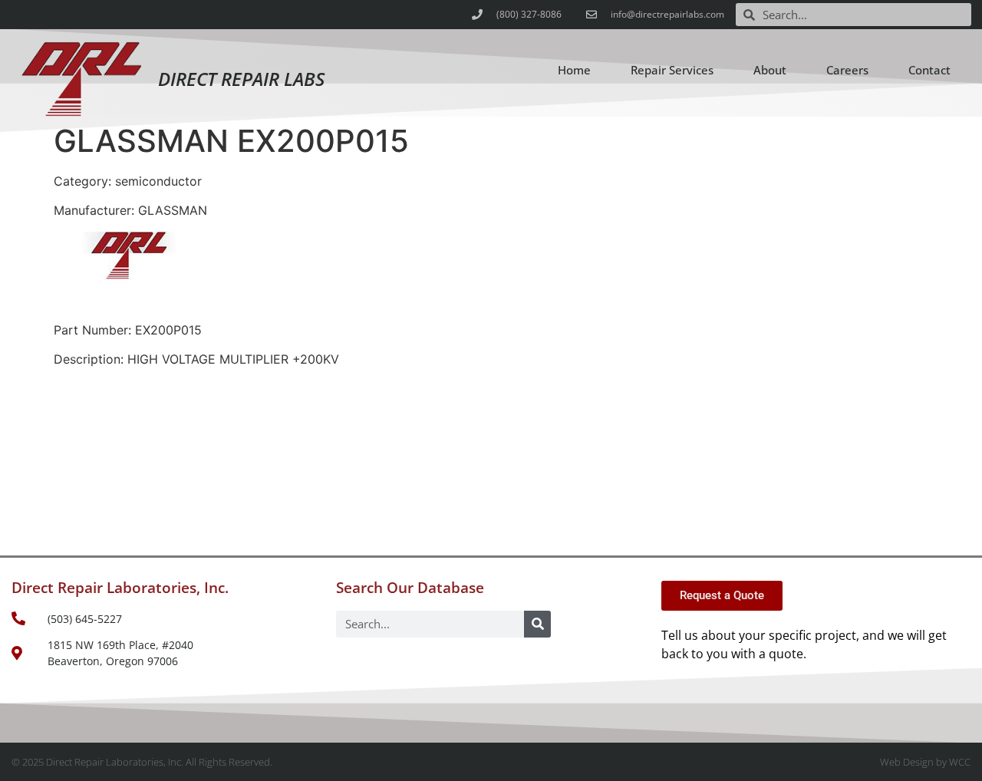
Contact (929, 69)
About (769, 69)
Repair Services (672, 69)
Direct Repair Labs (241, 78)
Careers (847, 69)
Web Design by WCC (925, 762)
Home (574, 69)
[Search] (537, 624)
